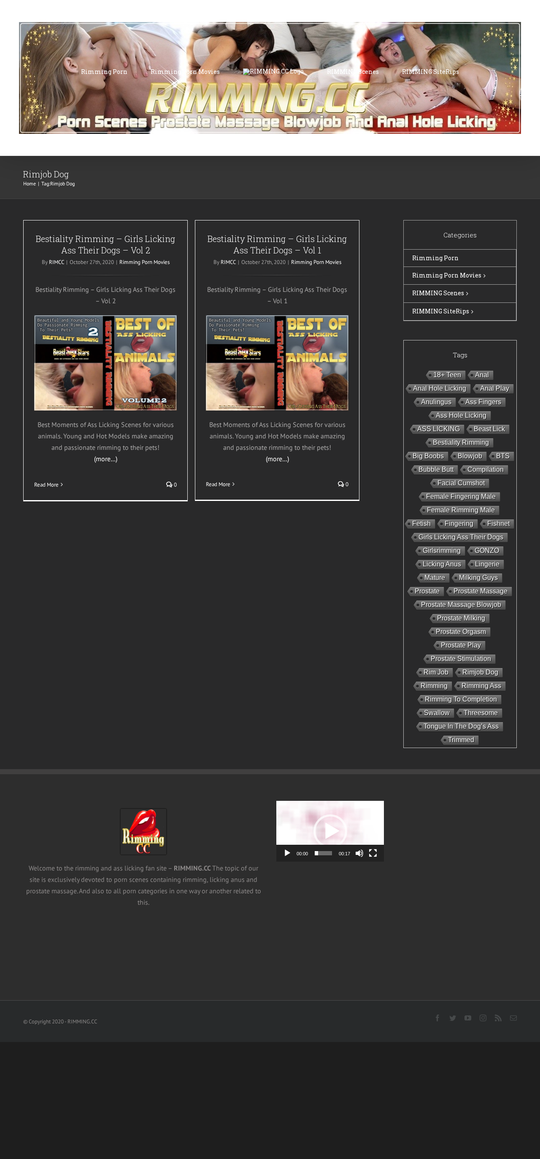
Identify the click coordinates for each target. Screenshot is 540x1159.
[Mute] (359, 853)
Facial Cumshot (461, 483)
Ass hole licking (461, 415)
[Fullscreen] (373, 853)
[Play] (287, 853)
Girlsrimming (442, 550)
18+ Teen (447, 374)
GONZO (487, 550)
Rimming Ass (481, 685)
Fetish (421, 523)
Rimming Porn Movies (144, 262)
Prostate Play (461, 645)
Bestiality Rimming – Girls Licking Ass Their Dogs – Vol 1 (277, 244)
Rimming (434, 685)
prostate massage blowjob (461, 604)
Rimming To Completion (461, 699)
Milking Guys (478, 577)
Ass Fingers (483, 401)
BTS (503, 456)
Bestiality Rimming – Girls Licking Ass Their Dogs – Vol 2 (105, 244)
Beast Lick (489, 429)
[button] (330, 831)
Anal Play (494, 388)
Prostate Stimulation (461, 658)
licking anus (442, 564)
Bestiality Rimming (461, 442)
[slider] (323, 853)
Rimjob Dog (480, 672)
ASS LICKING (438, 429)
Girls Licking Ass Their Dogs (460, 537)
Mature (434, 577)
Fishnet (498, 523)
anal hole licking (439, 388)
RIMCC (56, 262)
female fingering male (461, 496)
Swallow (437, 712)
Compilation (485, 469)
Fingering (459, 523)
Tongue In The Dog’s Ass (461, 726)
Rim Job (436, 672)
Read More (46, 484)
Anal (482, 374)
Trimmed (461, 739)
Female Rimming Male (461, 510)
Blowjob (470, 456)
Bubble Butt (436, 469)
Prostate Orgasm (461, 631)
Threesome (481, 712)
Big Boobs (428, 456)
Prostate (427, 591)
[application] (330, 831)
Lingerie (487, 564)
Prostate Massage (481, 591)
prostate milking (461, 618)
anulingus (436, 401)
